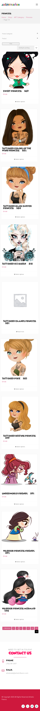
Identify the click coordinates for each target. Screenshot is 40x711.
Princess (29, 17)
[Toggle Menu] (36, 4)
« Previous (6, 628)
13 (36, 628)
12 (32, 628)
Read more (20, 331)
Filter (10, 43)
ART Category (19, 17)
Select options (20, 101)
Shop (10, 17)
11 (28, 628)
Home (4, 17)
